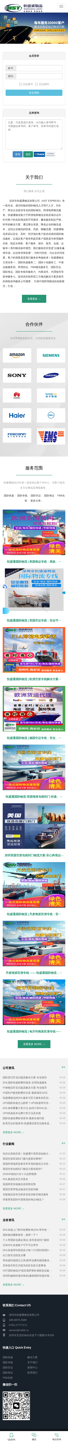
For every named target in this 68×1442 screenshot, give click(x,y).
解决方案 (32, 1357)
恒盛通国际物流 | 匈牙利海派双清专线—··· (34, 1031)
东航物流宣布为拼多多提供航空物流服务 (25, 1194)
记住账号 (28, 84)
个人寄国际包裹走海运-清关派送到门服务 (26, 1239)
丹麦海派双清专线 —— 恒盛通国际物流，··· (34, 972)
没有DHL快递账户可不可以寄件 (20, 1245)
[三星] (51, 375)
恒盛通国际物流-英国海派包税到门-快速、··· (34, 796)
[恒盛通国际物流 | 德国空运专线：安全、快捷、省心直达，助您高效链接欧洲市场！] (34, 708)
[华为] (17, 395)
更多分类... (36, 500)
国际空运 (36, 495)
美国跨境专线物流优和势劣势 (19, 1184)
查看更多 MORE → (34, 1044)
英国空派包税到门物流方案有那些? (22, 1168)
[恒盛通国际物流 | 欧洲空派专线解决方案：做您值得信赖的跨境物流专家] (34, 650)
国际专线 (22, 495)
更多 (63, 1067)
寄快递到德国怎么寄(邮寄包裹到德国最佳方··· (28, 1260)
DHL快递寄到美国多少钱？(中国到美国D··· (27, 1250)
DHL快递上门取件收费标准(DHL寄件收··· (26, 1229)
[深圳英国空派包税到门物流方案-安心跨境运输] (34, 826)
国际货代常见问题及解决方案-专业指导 (25, 1077)
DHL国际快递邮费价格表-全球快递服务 (25, 1082)
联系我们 (32, 1372)
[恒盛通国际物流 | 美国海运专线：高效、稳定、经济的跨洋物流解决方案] (34, 532)
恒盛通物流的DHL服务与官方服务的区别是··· (28, 1097)
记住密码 (44, 84)
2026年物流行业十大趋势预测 (19, 1174)
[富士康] (17, 435)
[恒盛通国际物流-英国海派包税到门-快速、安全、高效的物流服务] (34, 767)
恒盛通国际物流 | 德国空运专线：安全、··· (34, 737)
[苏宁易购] (51, 395)
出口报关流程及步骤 (14, 1255)
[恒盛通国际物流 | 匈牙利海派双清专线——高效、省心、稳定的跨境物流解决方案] (34, 1002)
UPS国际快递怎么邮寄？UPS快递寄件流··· (27, 1102)
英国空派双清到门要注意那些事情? (22, 1158)
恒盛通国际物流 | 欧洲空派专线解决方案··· (34, 679)
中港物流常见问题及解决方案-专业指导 (25, 1087)
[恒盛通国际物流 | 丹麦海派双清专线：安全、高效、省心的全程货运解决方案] (34, 885)
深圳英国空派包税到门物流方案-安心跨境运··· (34, 855)
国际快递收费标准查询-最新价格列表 (23, 1118)
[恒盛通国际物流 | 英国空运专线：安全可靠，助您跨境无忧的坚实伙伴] (34, 591)
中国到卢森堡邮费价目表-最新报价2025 (25, 1092)
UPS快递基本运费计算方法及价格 (22, 1113)
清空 (28, 154)
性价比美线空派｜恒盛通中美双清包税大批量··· (28, 1153)
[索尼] (17, 375)
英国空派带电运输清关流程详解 (20, 1189)
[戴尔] (51, 415)
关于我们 (32, 1362)
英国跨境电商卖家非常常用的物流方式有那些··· (28, 1163)
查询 (17, 154)
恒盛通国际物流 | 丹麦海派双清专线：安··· (34, 914)
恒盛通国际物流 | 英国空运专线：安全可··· (34, 620)
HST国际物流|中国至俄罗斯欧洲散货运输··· (27, 1270)
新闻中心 (32, 1367)
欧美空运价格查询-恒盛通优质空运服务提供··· (28, 1123)
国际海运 (49, 495)
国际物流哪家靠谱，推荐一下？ (20, 1234)
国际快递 (9, 495)
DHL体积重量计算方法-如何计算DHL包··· (26, 1108)
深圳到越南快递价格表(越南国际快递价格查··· (28, 1275)
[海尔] (17, 415)
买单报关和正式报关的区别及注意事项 (24, 1265)
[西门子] (51, 355)
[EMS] (51, 436)
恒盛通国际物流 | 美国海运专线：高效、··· (34, 561)
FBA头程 (8, 1377)
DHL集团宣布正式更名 (15, 1179)
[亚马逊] (17, 355)
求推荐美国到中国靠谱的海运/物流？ (23, 1199)
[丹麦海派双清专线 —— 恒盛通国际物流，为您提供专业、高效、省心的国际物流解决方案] (34, 943)
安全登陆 (34, 92)
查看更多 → (34, 298)
